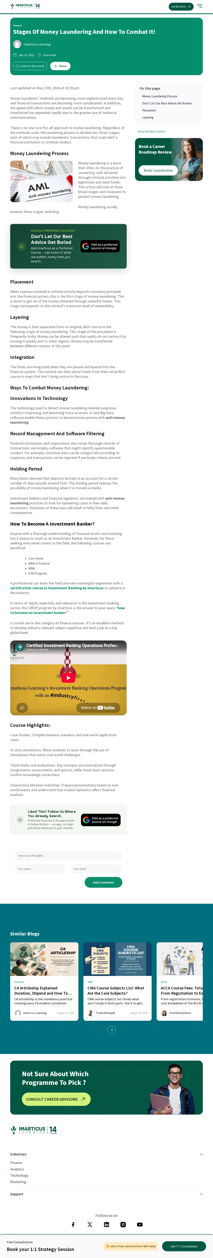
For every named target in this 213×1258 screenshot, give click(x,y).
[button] (111, 1030)
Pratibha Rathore (180, 1013)
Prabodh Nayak (105, 1013)
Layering (148, 117)
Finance (16, 1162)
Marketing (18, 1182)
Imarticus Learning (37, 44)
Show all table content (152, 131)
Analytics (17, 1169)
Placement (149, 110)
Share (62, 66)
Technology (19, 1175)
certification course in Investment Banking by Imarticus (57, 588)
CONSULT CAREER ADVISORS (52, 1099)
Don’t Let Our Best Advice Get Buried (166, 103)
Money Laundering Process (160, 96)
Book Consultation (158, 170)
